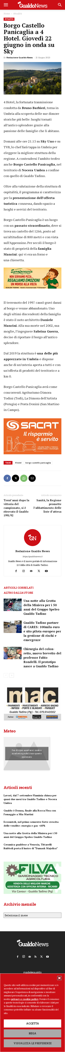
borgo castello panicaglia (38, 462)
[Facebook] (7, 478)
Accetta (32, 1023)
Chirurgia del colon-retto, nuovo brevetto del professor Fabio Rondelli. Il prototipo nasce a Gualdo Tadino (42, 657)
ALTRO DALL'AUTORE (18, 592)
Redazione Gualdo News (19, 57)
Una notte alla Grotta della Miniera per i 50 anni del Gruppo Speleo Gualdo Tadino (41, 607)
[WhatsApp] (23, 478)
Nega (32, 1033)
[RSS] (35, 956)
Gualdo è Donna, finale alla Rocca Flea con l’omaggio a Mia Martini (30, 812)
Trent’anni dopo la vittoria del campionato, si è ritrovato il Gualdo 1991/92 (16, 507)
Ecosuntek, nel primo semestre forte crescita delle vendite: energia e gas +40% (31, 823)
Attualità (17, 13)
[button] (59, 978)
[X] (15, 478)
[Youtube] (48, 571)
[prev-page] (6, 675)
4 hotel (18, 462)
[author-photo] (32, 546)
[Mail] (33, 571)
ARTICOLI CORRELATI (18, 587)
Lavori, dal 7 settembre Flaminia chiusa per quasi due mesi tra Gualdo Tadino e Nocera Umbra (30, 799)
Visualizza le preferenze (33, 1043)
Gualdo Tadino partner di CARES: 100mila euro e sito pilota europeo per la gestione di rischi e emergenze (42, 631)
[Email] (32, 478)
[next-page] (11, 675)
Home (7, 13)
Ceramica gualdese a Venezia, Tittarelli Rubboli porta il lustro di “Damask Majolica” (31, 846)
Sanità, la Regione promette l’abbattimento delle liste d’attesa (47, 505)
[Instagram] (25, 571)
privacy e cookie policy (24, 999)
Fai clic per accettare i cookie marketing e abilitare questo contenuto (27, 753)
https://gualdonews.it (32, 556)
